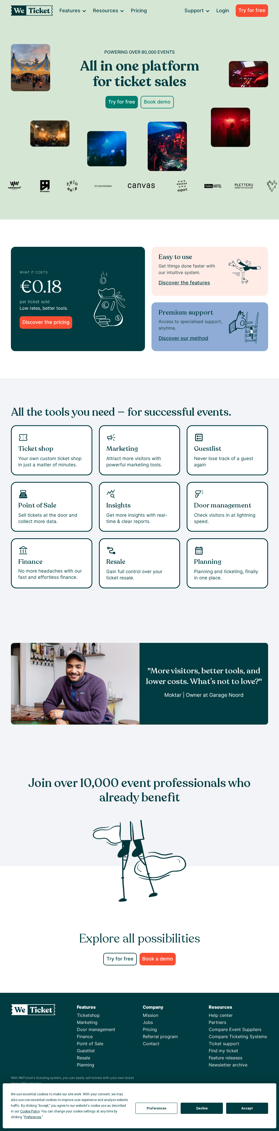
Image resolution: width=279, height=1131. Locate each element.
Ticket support (224, 1043)
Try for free (251, 10)
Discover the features (184, 282)
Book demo (157, 102)
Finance (85, 1036)
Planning (85, 1065)
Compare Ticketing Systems (238, 1036)
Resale (83, 1057)
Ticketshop (88, 1015)
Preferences (156, 1108)
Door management (96, 1029)
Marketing (87, 1022)
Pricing (139, 10)
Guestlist (86, 1050)
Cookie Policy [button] (30, 1111)
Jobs (148, 1022)
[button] (73, 10)
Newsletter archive (228, 1065)
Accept (247, 1108)
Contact (151, 1043)
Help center (221, 1015)
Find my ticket (223, 1050)
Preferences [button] (32, 1117)
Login (222, 10)
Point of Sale (90, 1043)
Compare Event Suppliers (235, 1029)
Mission (150, 1015)
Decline (202, 1108)
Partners (217, 1022)
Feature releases (225, 1057)
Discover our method (183, 338)
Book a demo (157, 959)
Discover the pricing (45, 322)
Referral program (160, 1036)
